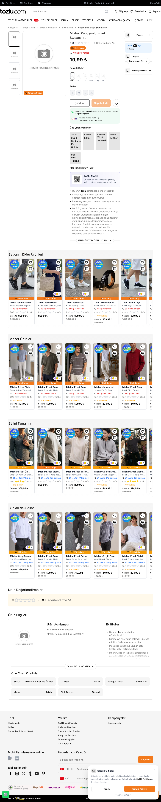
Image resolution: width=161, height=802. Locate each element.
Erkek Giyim (29, 27)
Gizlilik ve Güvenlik (67, 723)
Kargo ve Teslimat (67, 735)
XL (91, 92)
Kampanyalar (115, 723)
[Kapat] (154, 769)
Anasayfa (13, 27)
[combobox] (66, 769)
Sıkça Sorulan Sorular (69, 731)
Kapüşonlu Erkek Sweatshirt (92, 27)
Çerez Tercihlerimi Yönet (20, 731)
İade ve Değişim (66, 739)
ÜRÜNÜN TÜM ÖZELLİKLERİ (92, 240)
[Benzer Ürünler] (30, 268)
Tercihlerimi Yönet (123, 795)
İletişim (11, 727)
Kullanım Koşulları (66, 727)
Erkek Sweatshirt (48, 27)
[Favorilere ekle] (30, 262)
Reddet (107, 789)
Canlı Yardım (64, 743)
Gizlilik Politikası (143, 779)
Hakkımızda (14, 723)
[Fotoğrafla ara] (106, 11)
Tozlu (83, 190)
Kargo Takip (155, 3)
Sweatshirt (67, 27)
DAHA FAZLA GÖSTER (78, 666)
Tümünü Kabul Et (139, 789)
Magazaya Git (136, 61)
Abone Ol (145, 759)
